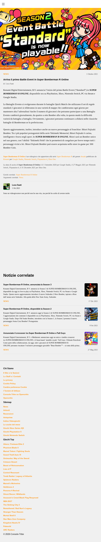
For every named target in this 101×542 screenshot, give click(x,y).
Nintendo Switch (30, 159)
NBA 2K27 (7, 501)
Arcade (83, 157)
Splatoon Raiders (11, 480)
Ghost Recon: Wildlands (14, 494)
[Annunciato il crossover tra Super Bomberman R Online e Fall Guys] (91, 338)
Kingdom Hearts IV (11, 523)
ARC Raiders (9, 530)
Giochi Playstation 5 (12, 432)
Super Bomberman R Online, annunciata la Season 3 (27, 284)
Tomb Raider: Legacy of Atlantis (17, 476)
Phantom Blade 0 (11, 448)
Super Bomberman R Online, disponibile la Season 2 (27, 309)
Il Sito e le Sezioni (11, 373)
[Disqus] (50, 236)
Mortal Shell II (9, 515)
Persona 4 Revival (11, 490)
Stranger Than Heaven (13, 512)
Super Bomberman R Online (14, 157)
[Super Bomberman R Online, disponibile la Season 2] (91, 314)
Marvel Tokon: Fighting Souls (16, 451)
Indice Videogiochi (11, 421)
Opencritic (8, 398)
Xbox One (52, 159)
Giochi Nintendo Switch (14, 435)
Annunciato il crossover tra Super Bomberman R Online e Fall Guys (34, 333)
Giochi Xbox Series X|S (13, 428)
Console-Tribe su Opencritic (16, 394)
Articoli (6, 410)
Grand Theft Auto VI (12, 455)
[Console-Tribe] (50, 4)
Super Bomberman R (64, 157)
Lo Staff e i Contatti (12, 376)
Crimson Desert (10, 462)
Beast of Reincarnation (13, 465)
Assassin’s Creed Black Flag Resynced (20, 498)
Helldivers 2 (8, 487)
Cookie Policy (9, 383)
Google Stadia (17, 159)
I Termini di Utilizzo (11, 391)
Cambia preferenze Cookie (15, 387)
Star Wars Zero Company (14, 519)
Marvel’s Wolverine (11, 483)
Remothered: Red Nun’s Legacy (17, 508)
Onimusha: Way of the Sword (16, 458)
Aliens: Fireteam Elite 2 (13, 444)
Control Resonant (11, 473)
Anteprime (7, 417)
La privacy (8, 380)
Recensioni (8, 414)
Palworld (7, 526)
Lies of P (7, 469)
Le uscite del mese (11, 425)
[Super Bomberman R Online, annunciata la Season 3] (91, 289)
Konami (6, 159)
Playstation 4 (42, 159)
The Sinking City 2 (11, 505)
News (6, 74)
